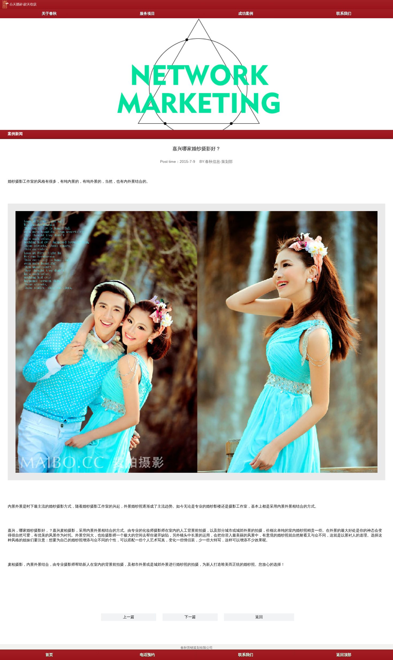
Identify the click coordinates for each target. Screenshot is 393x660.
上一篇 (128, 617)
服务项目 (147, 13)
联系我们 (245, 654)
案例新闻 (15, 134)
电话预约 (147, 654)
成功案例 (245, 13)
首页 (49, 654)
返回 (259, 617)
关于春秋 (49, 13)
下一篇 (190, 617)
